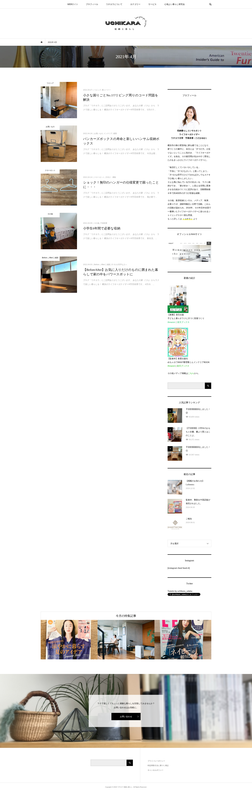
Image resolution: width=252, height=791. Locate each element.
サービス (152, 4)
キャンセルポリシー (155, 770)
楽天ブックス (183, 322)
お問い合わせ (126, 716)
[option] (69, 639)
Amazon (171, 322)
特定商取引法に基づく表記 (158, 765)
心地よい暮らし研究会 (174, 4)
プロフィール (92, 4)
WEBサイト (72, 4)
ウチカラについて (114, 4)
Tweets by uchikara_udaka (180, 591)
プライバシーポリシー (156, 761)
